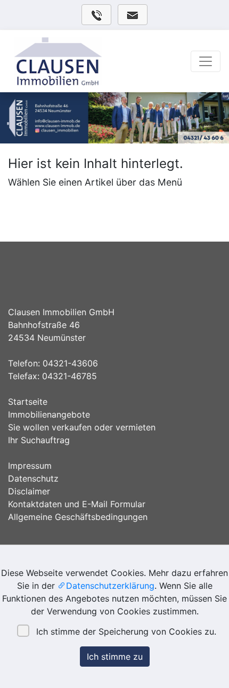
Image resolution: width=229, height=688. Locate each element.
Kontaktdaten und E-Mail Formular (76, 504)
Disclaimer (29, 491)
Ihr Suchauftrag (39, 440)
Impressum (30, 465)
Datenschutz (33, 478)
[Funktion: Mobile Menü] (205, 61)
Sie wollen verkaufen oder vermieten (82, 427)
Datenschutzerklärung (110, 585)
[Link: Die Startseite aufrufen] (83, 61)
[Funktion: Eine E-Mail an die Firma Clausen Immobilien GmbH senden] (133, 14)
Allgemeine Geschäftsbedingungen (78, 516)
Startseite (27, 401)
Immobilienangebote (49, 414)
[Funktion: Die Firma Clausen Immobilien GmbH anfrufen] (96, 14)
